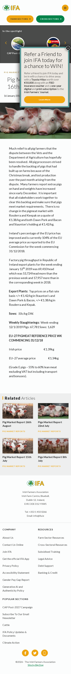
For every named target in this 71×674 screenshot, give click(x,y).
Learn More (44, 99)
